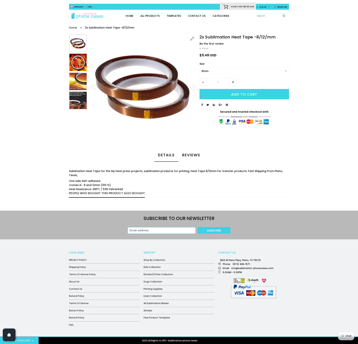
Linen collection (153, 296)
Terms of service (79, 303)
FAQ (71, 324)
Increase (233, 82)
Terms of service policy (82, 274)
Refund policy (76, 296)
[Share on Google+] (220, 105)
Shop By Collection (154, 260)
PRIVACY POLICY (78, 260)
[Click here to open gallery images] (193, 39)
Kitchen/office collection (158, 274)
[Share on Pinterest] (227, 105)
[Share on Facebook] (202, 105)
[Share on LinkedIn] (214, 105)
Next (193, 87)
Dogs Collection (153, 281)
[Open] (9, 335)
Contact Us (75, 288)
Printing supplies (153, 288)
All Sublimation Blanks (156, 303)
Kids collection (152, 267)
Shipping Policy (77, 267)
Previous (94, 87)
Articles (148, 310)
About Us (74, 281)
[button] (203, 82)
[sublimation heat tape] (78, 43)
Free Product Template (157, 317)
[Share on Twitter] (208, 105)
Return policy (76, 310)
